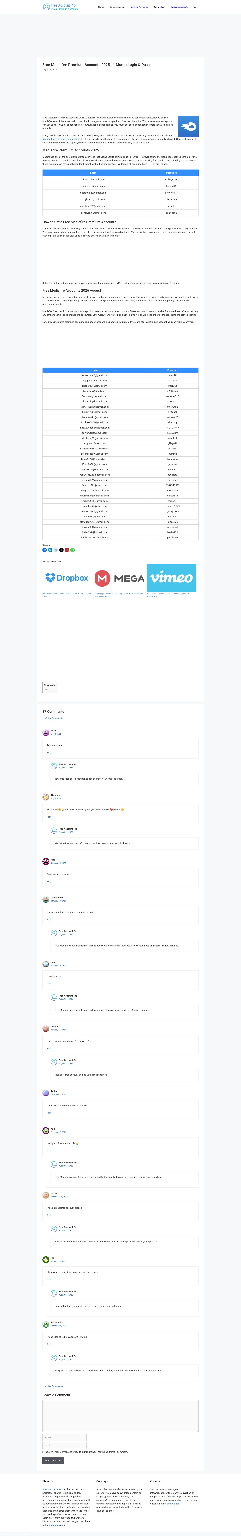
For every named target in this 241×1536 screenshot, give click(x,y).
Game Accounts (116, 7)
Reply (49, 752)
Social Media (159, 7)
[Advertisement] (120, 36)
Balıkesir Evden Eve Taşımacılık (16, 1534)
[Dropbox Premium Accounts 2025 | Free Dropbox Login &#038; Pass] (67, 578)
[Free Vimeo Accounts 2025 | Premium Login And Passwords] (172, 578)
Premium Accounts (139, 7)
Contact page (172, 1503)
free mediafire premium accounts (59, 139)
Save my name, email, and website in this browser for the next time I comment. (86, 1451)
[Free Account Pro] (60, 6)
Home (101, 7)
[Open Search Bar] (195, 7)
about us (55, 1525)
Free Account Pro (51, 1489)
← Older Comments (52, 718)
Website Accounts (179, 7)
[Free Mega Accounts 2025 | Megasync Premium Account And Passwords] (119, 578)
